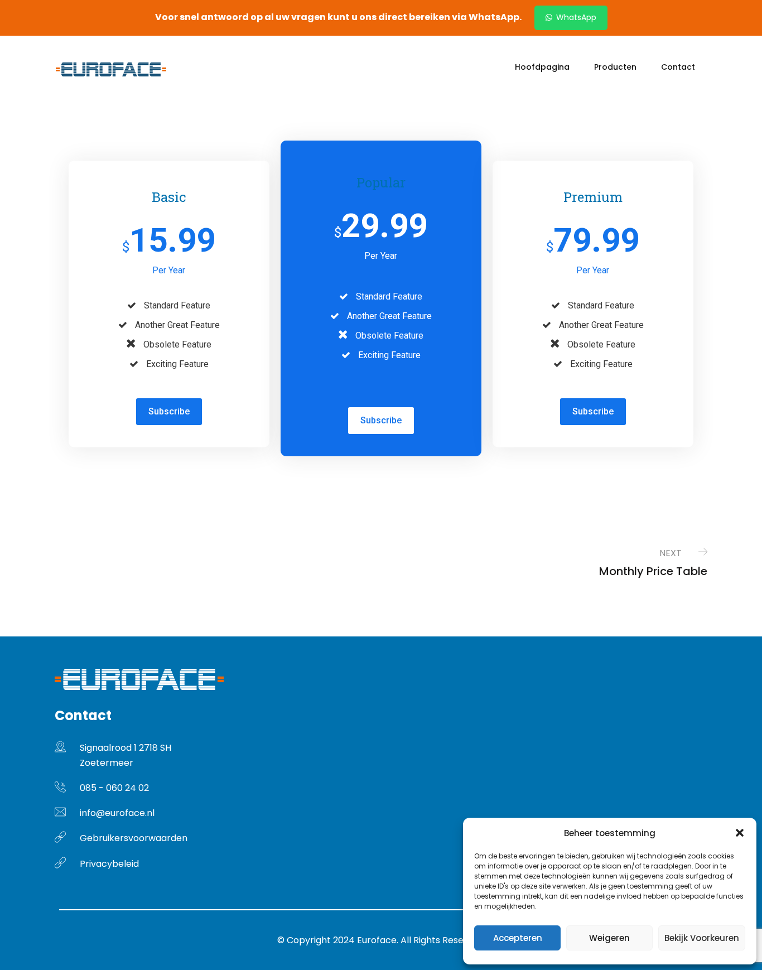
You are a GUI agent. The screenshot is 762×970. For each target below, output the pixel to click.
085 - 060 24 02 (114, 787)
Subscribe (169, 411)
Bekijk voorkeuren (701, 938)
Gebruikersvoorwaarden (133, 838)
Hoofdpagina (542, 67)
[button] (739, 832)
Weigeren (609, 938)
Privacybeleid (109, 863)
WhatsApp (575, 17)
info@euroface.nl (117, 813)
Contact (678, 67)
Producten (615, 67)
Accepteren (517, 938)
